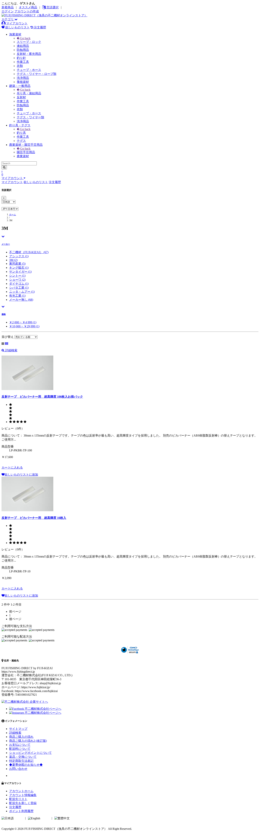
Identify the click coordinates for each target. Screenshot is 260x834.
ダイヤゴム (19, 283)
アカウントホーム (21, 791)
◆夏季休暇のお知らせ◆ (26, 764)
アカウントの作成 (26, 11)
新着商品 (8, 7)
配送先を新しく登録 (23, 803)
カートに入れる (12, 467)
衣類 (20, 65)
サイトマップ (18, 728)
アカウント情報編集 (23, 795)
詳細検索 (10, 350)
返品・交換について (23, 756)
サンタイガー (20, 271)
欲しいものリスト (17, 27)
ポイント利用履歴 (21, 811)
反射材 (21, 97)
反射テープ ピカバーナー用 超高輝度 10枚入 (34, 517)
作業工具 (23, 61)
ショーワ (17, 279)
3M (13, 260)
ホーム (12, 214)
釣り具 (21, 132)
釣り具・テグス (19, 125)
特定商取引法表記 (21, 760)
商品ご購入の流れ (21, 736)
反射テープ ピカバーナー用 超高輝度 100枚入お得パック (42, 396)
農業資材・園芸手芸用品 (26, 144)
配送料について (19, 748)
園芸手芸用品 (26, 152)
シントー (17, 275)
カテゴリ (8, 19)
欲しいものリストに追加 (21, 474)
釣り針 (21, 57)
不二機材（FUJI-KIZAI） (29, 252)
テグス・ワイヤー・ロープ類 (36, 73)
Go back (24, 38)
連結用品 (23, 45)
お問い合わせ (18, 768)
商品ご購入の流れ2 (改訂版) (28, 740)
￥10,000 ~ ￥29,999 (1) (24, 326)
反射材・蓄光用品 (29, 53)
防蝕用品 (23, 49)
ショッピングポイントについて (30, 752)
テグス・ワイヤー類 (30, 117)
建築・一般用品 (19, 85)
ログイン (8, 11)
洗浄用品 (23, 77)
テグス (21, 140)
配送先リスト (18, 799)
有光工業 (17, 295)
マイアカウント (17, 23)
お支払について (19, 744)
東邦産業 (17, 263)
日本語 (19, 818)
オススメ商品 (28, 7)
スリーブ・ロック (29, 41)
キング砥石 (19, 267)
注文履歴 (39, 27)
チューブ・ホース (29, 69)
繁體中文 (76, 818)
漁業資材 (15, 34)
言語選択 (52, 7)
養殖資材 (23, 81)
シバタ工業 (19, 287)
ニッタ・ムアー (22, 291)
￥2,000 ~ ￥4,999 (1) (22, 322)
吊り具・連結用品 (29, 93)
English (45, 818)
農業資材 (23, 156)
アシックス (19, 256)
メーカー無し (21, 299)
